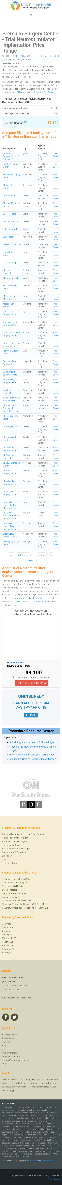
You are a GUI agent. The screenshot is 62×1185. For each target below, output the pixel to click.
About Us (6, 1049)
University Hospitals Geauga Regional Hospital (11, 526)
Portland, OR (8, 945)
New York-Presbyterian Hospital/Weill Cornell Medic (25, 904)
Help (4, 1053)
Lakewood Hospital (12, 244)
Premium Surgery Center (30, 34)
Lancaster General (10, 897)
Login (4, 1063)
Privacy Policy (8, 1060)
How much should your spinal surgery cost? (33, 754)
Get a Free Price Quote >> (32, 683)
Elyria (17, 56)
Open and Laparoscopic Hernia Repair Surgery (23, 834)
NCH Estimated (15, 662)
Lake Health (8, 237)
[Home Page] (31, 5)
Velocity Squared (54, 1179)
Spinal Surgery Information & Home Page (31, 742)
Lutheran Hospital (11, 263)
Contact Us (13, 1053)
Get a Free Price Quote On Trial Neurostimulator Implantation (31, 612)
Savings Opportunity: (18, 666)
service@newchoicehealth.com (16, 998)
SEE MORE (31, 715)
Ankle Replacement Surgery (14, 841)
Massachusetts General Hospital (17, 901)
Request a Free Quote (50, 56)
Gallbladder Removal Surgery (15, 838)
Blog (4, 1045)
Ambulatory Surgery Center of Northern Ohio (11, 156)
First (11, 555)
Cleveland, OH (13, 92)
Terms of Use (23, 1060)
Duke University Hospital (13, 886)
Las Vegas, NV (8, 934)
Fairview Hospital (11, 221)
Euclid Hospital (10, 214)
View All (31, 560)
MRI (4, 859)
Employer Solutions (11, 1056)
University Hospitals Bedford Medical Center (11, 516)
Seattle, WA (7, 953)
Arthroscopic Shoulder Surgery (16, 849)
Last (51, 555)
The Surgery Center (11, 426)
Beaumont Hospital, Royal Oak (16, 879)
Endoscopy (22, 852)
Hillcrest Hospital (10, 229)
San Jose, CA (8, 949)
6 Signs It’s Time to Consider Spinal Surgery (33, 758)
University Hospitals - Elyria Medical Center (10, 505)
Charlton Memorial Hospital (14, 882)
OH (22, 56)
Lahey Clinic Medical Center (14, 893)
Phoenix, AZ (7, 942)
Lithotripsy (7, 856)
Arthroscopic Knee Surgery (14, 845)
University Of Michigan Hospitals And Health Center (25, 908)
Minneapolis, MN (9, 938)
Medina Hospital (10, 278)
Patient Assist (8, 1038)
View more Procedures (12, 863)
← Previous (23, 555)
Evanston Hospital (10, 890)
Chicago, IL (7, 931)
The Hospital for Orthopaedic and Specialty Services (11, 408)
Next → (41, 555)
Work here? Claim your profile (17, 60)
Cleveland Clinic (10, 195)
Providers (6, 1042)
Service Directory (9, 1035)
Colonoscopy (8, 852)
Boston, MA (7, 927)
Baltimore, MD (8, 924)
